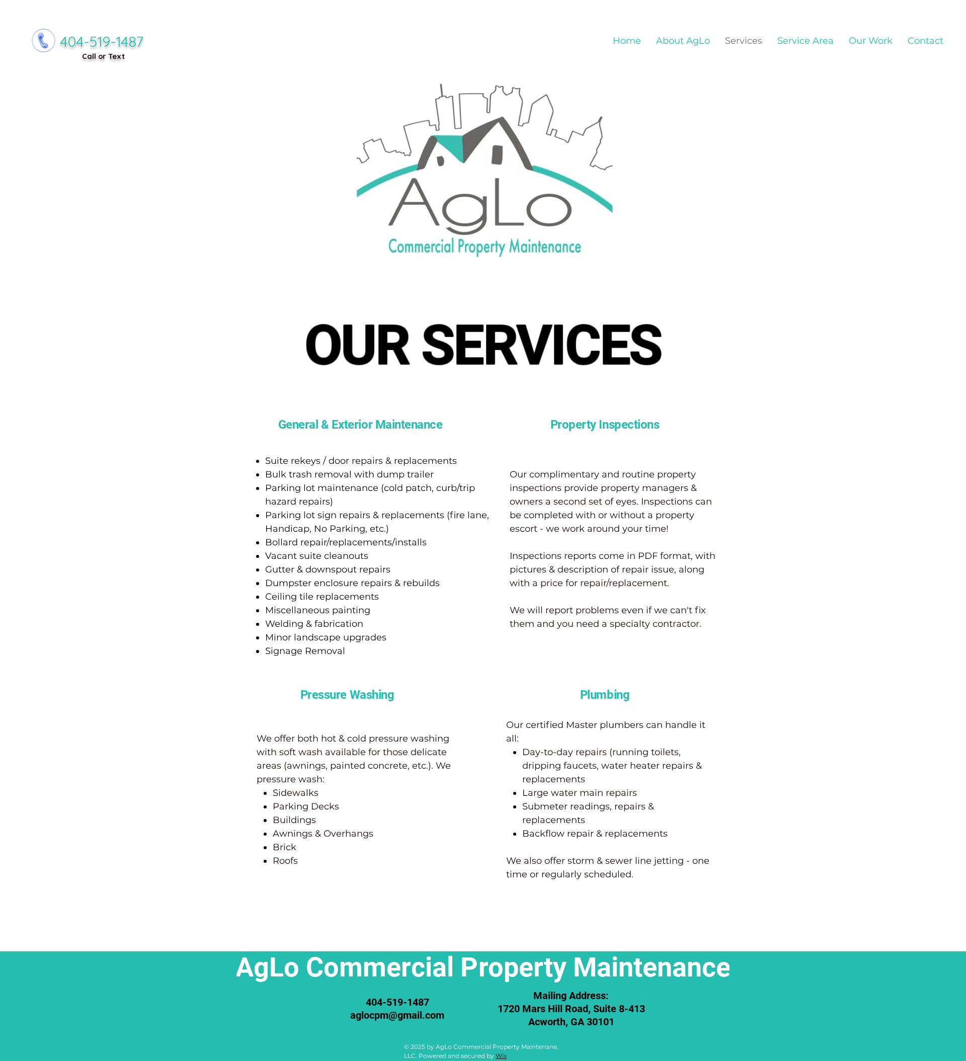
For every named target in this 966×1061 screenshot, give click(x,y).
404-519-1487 (101, 41)
